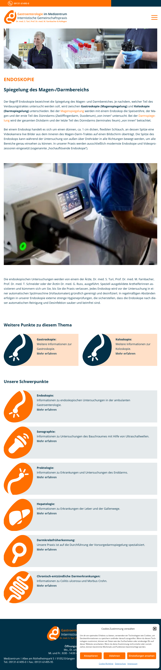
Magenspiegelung (72, 111)
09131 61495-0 (21, 3)
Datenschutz (120, 663)
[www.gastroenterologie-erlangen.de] (35, 17)
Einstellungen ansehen (142, 655)
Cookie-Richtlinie (106, 663)
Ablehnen (114, 655)
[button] (154, 628)
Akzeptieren (91, 655)
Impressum (132, 663)
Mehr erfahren (47, 353)
